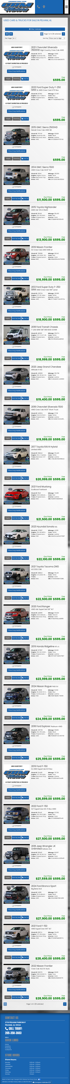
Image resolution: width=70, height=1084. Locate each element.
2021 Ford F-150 (41, 927)
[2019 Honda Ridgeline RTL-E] (17, 654)
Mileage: (51, 54)
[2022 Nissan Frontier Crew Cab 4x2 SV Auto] (17, 974)
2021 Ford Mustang (41, 488)
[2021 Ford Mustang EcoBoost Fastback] (17, 494)
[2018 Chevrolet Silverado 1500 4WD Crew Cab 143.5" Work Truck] (17, 414)
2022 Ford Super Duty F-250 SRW (46, 88)
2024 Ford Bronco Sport (43, 887)
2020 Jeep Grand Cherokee (46, 368)
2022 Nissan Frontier (42, 967)
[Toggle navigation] (67, 7)
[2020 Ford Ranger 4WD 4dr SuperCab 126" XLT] (17, 614)
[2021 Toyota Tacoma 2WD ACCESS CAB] (17, 574)
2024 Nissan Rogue (44, 686)
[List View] (11, 34)
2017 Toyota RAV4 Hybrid (44, 448)
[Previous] (41, 34)
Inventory (8, 1046)
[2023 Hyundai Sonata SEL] (17, 534)
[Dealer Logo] (17, 7)
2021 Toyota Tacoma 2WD (45, 568)
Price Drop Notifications (16, 71)
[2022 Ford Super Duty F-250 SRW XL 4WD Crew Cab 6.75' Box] (17, 95)
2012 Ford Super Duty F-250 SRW (45, 288)
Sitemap (25, 1079)
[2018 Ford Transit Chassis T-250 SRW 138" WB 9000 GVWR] (17, 335)
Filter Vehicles (36, 29)
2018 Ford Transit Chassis (44, 328)
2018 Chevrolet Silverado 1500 (47, 408)
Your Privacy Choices (33, 1079)
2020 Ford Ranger (42, 607)
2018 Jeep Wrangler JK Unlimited (43, 847)
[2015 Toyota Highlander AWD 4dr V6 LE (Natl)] (17, 215)
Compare (17, 67)
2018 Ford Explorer (46, 726)
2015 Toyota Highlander (44, 208)
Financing (17, 79)
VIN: (49, 59)
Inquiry (8, 79)
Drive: (33, 59)
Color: (50, 56)
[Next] (63, 34)
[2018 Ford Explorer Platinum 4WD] (17, 734)
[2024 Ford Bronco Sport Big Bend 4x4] (17, 894)
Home (7, 1044)
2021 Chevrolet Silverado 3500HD (47, 48)
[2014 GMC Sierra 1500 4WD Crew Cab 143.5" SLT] (17, 175)
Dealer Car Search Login (8, 1079)
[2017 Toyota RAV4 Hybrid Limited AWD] (17, 454)
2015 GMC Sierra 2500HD (44, 128)
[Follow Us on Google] (6, 1037)
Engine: (33, 56)
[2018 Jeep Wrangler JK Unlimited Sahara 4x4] (17, 854)
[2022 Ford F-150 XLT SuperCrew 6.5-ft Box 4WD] (17, 814)
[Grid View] (7, 34)
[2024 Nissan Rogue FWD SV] (17, 694)
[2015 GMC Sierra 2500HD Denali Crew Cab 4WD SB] (17, 135)
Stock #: (34, 54)
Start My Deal (16, 198)
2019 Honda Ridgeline (45, 646)
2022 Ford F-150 (43, 807)
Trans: (33, 58)
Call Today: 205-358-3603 (13, 1030)
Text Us (25, 79)
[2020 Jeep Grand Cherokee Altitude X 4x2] (17, 375)
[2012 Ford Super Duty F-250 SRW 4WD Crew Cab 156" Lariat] (17, 295)
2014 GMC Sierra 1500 (42, 168)
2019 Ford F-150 (41, 767)
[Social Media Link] (7, 1037)
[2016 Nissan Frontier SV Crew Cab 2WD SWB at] (17, 255)
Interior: (51, 58)
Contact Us (8, 1049)
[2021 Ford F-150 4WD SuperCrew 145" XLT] (17, 934)
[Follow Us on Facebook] (5, 1037)
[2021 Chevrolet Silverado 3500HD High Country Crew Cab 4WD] (17, 55)
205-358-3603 (29, 1081)
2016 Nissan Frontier (41, 248)
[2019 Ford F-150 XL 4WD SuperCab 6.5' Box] (17, 774)
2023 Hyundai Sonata (44, 526)
